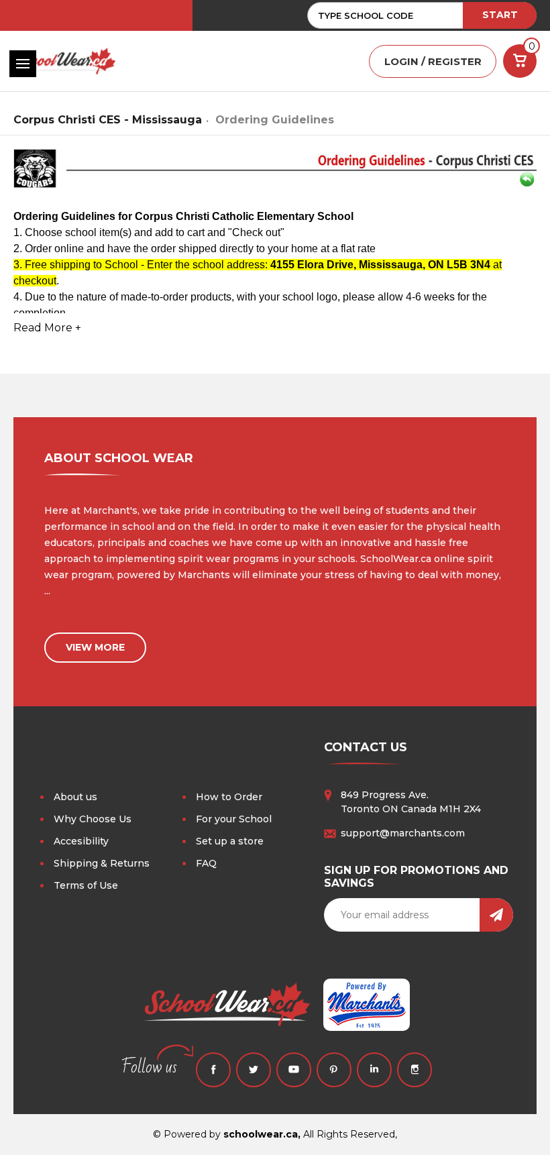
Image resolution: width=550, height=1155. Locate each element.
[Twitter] (253, 1069)
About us (75, 797)
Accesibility (81, 841)
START (500, 15)
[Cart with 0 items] (520, 61)
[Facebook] (213, 1069)
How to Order (229, 797)
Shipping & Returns (102, 863)
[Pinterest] (334, 1069)
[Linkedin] (374, 1069)
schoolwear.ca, (261, 1134)
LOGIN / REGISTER (433, 61)
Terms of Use (86, 885)
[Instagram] (414, 1069)
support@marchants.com (403, 833)
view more (95, 647)
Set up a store (230, 841)
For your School (234, 819)
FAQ (206, 863)
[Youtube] (293, 1069)
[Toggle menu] (22, 63)
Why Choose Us (92, 819)
